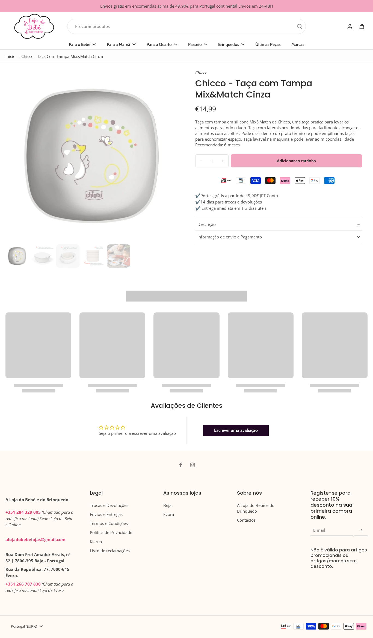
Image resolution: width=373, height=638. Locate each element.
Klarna (96, 542)
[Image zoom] (91, 156)
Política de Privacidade (111, 532)
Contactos (246, 520)
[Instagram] (193, 465)
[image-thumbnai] (17, 256)
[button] (296, 160)
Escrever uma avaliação (236, 430)
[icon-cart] (362, 26)
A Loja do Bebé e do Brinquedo (255, 508)
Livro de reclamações (110, 551)
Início (10, 56)
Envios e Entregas (106, 514)
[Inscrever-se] (361, 530)
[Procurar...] (299, 26)
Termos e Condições (109, 523)
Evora (168, 514)
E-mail (319, 530)
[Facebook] (180, 465)
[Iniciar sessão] (350, 26)
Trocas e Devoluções (109, 505)
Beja (167, 505)
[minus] (201, 160)
